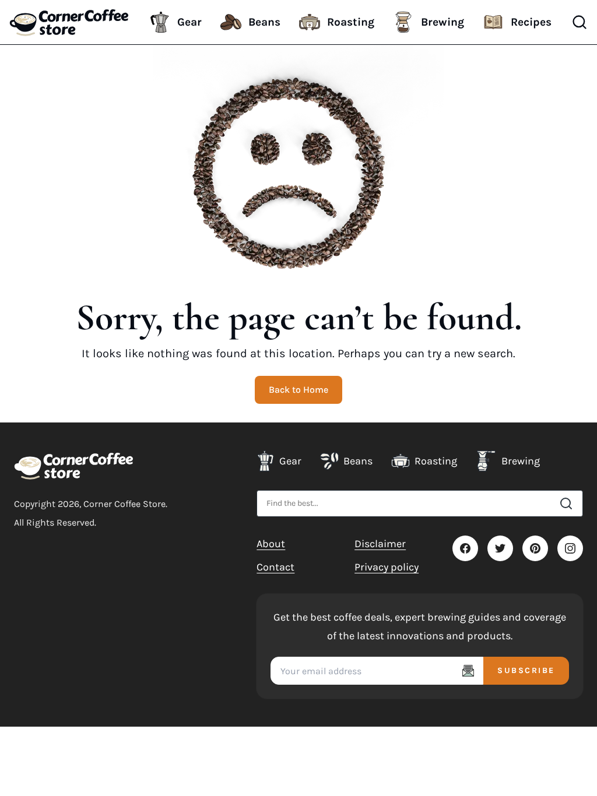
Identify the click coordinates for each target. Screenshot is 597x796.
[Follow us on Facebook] (465, 548)
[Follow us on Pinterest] (535, 548)
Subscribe (526, 670)
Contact (275, 567)
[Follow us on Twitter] (500, 548)
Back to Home (298, 389)
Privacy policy (386, 567)
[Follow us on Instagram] (570, 548)
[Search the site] (566, 503)
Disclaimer (380, 543)
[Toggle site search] (579, 22)
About (271, 543)
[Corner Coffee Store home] (74, 465)
